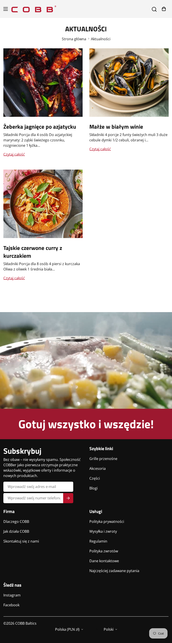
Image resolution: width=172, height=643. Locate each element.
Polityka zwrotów (103, 551)
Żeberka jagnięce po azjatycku (39, 126)
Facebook (11, 605)
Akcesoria (97, 468)
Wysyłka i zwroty (103, 531)
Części (94, 478)
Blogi (93, 488)
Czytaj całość (14, 154)
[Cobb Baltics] (33, 9)
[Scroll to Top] (163, 618)
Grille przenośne (103, 458)
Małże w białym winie (116, 126)
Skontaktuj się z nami (21, 541)
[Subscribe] (68, 498)
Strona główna (74, 38)
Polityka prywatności (106, 521)
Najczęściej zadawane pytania (114, 570)
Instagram (12, 595)
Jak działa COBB (16, 531)
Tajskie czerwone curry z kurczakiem (32, 252)
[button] (164, 9)
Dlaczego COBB (16, 521)
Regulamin (98, 541)
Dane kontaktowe (104, 560)
